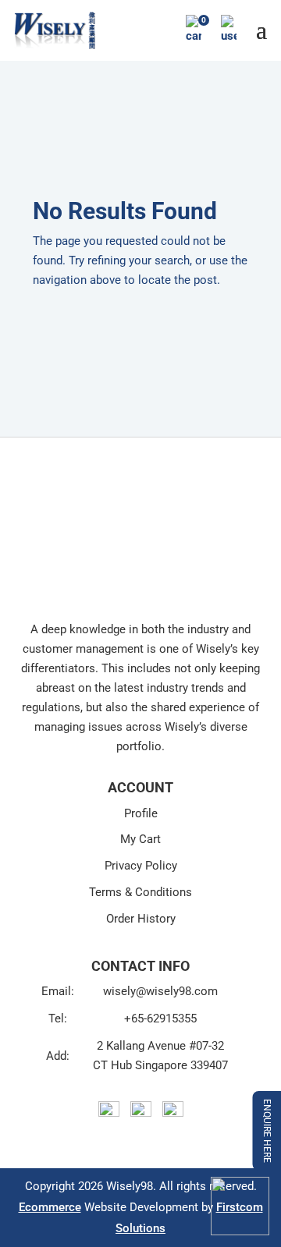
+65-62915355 (160, 1018)
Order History (141, 919)
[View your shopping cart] (193, 30)
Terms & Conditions (140, 892)
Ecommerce (50, 1207)
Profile (141, 813)
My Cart (140, 839)
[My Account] (229, 30)
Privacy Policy (141, 866)
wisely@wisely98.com (160, 991)
